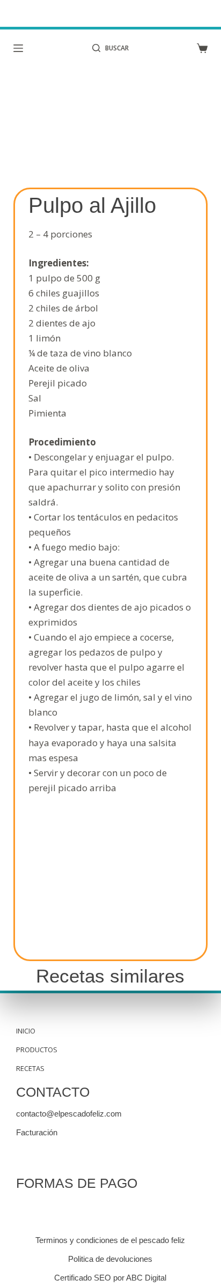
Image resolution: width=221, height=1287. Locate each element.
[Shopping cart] (202, 48)
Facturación (36, 1132)
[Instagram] (47, 1156)
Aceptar (60, 1274)
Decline (161, 1274)
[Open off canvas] (18, 48)
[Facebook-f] (25, 1156)
